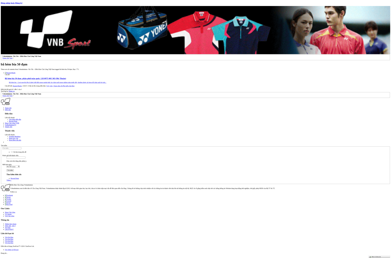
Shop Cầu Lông (10, 212)
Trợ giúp (7, 227)
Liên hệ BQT (9, 229)
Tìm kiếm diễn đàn (15, 119)
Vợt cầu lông (9, 237)
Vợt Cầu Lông (9, 216)
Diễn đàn (8, 110)
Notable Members (14, 136)
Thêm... (9, 180)
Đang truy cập (13, 138)
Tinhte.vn (11, 91)
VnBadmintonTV (10, 125)
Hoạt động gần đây (15, 140)
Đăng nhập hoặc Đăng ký (12, 3)
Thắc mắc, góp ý (10, 226)
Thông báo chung (10, 224)
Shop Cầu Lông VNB (12, 123)
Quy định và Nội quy (12, 250)
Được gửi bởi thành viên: (10, 155)
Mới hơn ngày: (7, 164)
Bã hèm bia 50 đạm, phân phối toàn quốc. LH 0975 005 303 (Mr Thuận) (35, 78)
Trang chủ (8, 108)
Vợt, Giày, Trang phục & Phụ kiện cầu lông (60, 86)
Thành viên (8, 127)
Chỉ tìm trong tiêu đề (19, 152)
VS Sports (8, 214)
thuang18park (17, 86)
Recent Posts (13, 121)
